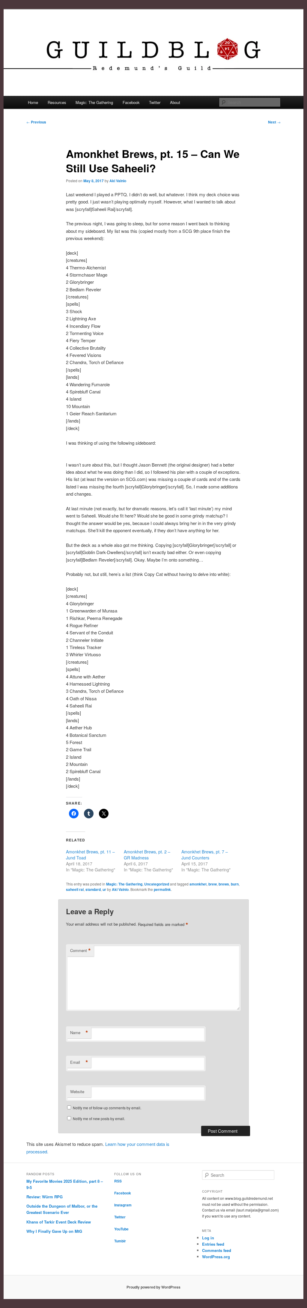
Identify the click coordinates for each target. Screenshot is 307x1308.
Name (79, 1032)
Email (79, 1062)
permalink (162, 889)
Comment (80, 950)
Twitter (154, 102)
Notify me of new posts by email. (99, 1118)
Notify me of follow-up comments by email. (107, 1107)
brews (224, 884)
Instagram (123, 1205)
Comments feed (216, 1250)
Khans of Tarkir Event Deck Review (58, 1222)
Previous (36, 122)
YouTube (121, 1229)
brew (212, 884)
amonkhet (198, 884)
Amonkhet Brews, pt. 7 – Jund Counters (204, 855)
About (175, 102)
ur (104, 889)
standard (93, 889)
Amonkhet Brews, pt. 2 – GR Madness (147, 855)
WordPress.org (216, 1256)
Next (274, 122)
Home (33, 102)
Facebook (131, 102)
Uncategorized (156, 884)
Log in (208, 1238)
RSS (118, 1181)
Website (77, 1091)
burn (235, 884)
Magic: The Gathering (94, 102)
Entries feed (213, 1244)
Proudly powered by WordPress (153, 1287)
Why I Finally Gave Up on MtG (54, 1231)
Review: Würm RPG (44, 1197)
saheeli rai (75, 889)
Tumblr (120, 1241)
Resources (57, 102)
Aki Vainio (117, 180)
